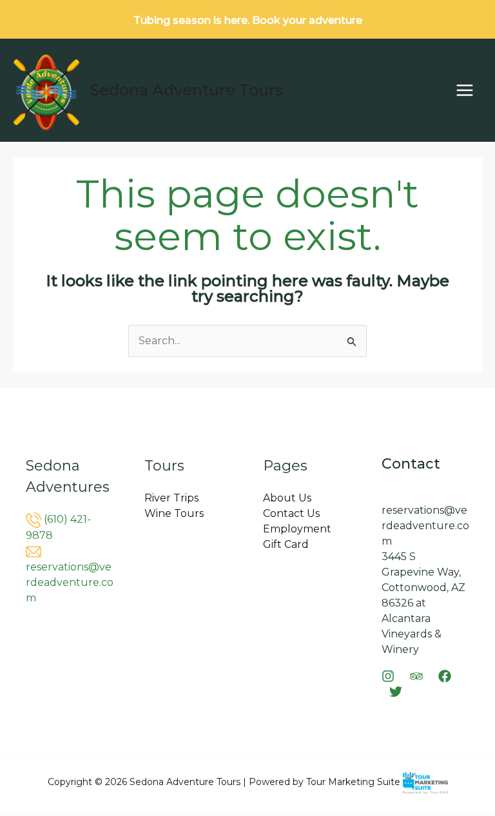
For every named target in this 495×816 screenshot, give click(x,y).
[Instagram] (388, 676)
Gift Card (286, 544)
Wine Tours (174, 513)
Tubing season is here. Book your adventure (247, 20)
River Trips (171, 498)
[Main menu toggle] (464, 90)
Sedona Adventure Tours (186, 90)
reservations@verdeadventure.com (69, 582)
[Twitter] (395, 691)
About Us (287, 498)
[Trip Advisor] (416, 676)
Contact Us (291, 513)
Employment (297, 529)
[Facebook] (444, 676)
